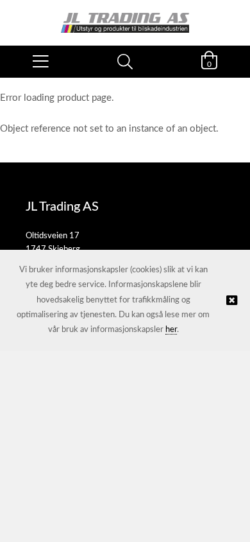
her (171, 330)
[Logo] (125, 16)
